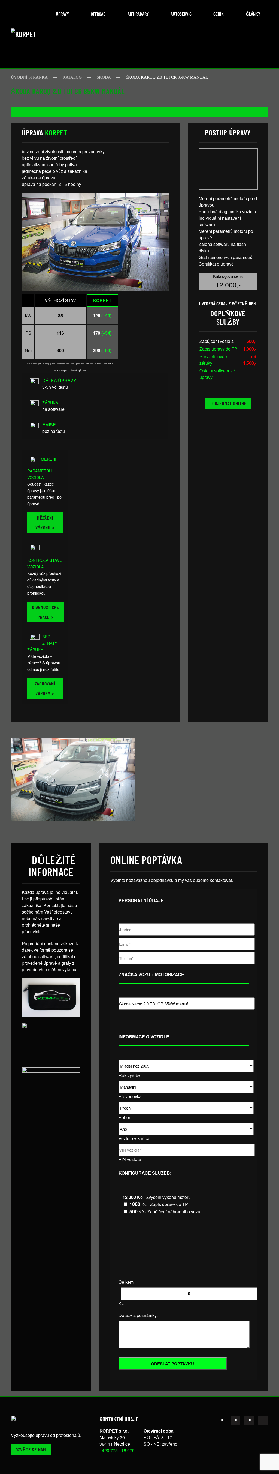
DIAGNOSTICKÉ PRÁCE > (45, 612)
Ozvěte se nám (31, 1449)
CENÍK (218, 14)
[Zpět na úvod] (31, 34)
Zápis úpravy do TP (218, 349)
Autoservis (181, 14)
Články (252, 14)
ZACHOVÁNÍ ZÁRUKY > (45, 688)
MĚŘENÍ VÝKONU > (44, 522)
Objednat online (229, 403)
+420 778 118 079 (117, 1450)
